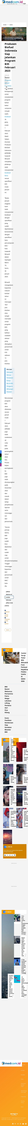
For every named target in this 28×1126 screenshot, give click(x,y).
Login (24, 3)
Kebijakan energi (7, 619)
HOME (4, 24)
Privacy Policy (23, 1101)
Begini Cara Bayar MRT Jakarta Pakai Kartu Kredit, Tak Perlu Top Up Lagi (23, 946)
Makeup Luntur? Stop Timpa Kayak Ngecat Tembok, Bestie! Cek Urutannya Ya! (13, 797)
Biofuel (6, 623)
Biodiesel (7, 612)
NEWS (11, 24)
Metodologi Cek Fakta (24, 1091)
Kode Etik (23, 1096)
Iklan (22, 1079)
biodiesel (8, 117)
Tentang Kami (23, 1065)
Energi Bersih (6, 615)
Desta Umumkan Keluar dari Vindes (13, 779)
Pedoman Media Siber (23, 1085)
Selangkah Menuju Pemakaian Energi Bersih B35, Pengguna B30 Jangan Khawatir (10, 382)
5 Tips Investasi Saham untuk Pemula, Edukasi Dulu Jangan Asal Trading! (23, 966)
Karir (22, 1107)
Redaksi (23, 1074)
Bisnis (7, 630)
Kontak (22, 1070)
